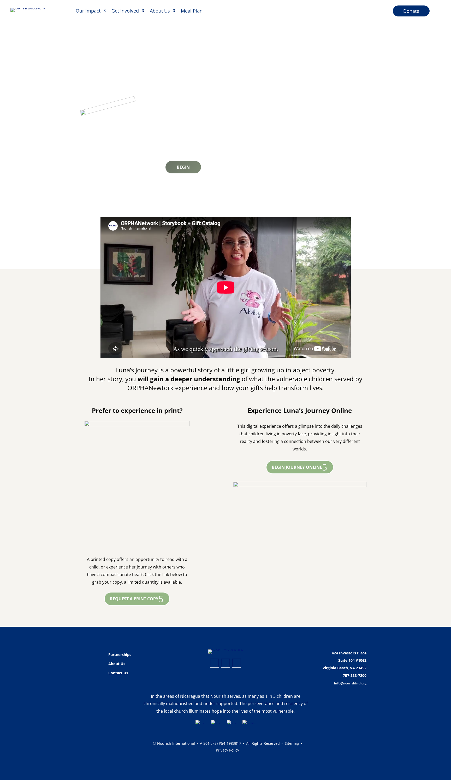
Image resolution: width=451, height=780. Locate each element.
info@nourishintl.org (350, 683)
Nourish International (176, 743)
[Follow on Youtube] (236, 663)
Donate (411, 11)
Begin (183, 167)
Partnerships (119, 654)
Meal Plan (192, 11)
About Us (160, 11)
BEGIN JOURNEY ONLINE (297, 467)
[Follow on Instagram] (214, 663)
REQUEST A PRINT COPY (134, 599)
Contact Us (118, 672)
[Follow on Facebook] (225, 663)
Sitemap (292, 743)
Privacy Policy (227, 750)
